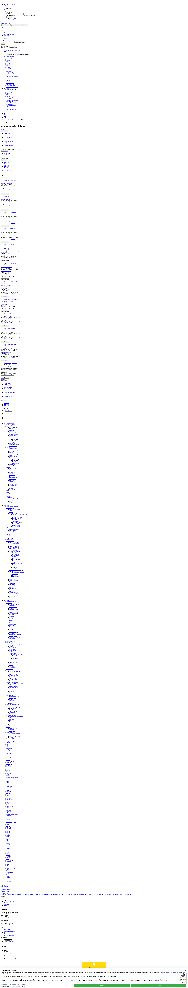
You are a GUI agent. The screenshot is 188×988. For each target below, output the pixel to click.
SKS (7, 865)
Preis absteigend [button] (7, 134)
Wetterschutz (12, 595)
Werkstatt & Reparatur (9, 929)
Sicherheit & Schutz (17, 567)
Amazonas (8, 745)
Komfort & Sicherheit (17, 517)
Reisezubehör (9, 97)
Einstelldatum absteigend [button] (9, 142)
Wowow (8, 882)
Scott (7, 859)
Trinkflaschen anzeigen (17, 654)
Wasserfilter (12, 666)
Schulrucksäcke (10, 92)
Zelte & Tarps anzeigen (14, 671)
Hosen (10, 436)
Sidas (7, 863)
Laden (5, 116)
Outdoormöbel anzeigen (15, 696)
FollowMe (8, 787)
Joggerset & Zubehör (17, 521)
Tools (10, 724)
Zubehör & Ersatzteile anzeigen (19, 514)
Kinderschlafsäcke (13, 684)
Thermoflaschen (16, 658)
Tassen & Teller (13, 662)
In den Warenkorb (5, 194)
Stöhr (7, 866)
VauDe (8, 877)
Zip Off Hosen (15, 442)
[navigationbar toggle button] (5, 25)
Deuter (8, 772)
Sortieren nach (4, 149)
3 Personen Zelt (13, 674)
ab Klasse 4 (12, 625)
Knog (7, 807)
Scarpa (8, 855)
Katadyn (8, 803)
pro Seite (3, 170)
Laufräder (11, 537)
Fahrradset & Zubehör (17, 522)
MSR (7, 823)
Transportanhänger (10, 85)
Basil (7, 752)
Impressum (6, 898)
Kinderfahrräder (10, 83)
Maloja (8, 819)
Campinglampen (13, 708)
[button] (9, 4)
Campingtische (12, 699)
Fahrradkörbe (15, 575)
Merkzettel (6, 21)
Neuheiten (6, 113)
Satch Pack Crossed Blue (6, 248)
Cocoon (8, 765)
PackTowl (8, 839)
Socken (8, 69)
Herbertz (8, 798)
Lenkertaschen (15, 576)
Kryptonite (8, 811)
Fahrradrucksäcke (13, 609)
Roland (8, 852)
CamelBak (8, 762)
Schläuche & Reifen (14, 589)
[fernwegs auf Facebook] (7, 894)
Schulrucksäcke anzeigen (15, 622)
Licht (13, 558)
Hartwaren (11, 729)
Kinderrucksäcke (13, 607)
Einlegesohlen (12, 485)
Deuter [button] (5, 154)
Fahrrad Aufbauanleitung (9, 931)
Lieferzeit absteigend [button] (8, 146)
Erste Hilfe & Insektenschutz (13, 102)
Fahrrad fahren (7, 35)
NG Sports (8, 828)
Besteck (11, 665)
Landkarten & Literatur (11, 109)
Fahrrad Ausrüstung (11, 84)
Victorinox (8, 878)
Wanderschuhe (12, 483)
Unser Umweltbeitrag (9, 935)
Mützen (8, 67)
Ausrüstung (6, 36)
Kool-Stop (8, 810)
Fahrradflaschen (13, 588)
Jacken (11, 471)
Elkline (8, 775)
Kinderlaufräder (10, 80)
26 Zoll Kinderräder (14, 547)
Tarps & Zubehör (13, 678)
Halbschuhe (12, 481)
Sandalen (11, 480)
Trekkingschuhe (13, 484)
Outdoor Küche (10, 96)
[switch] (183, 982)
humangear (9, 799)
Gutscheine (6, 904)
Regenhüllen (12, 616)
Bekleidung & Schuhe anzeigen (13, 58)
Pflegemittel (12, 489)
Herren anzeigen (13, 448)
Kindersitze (9, 79)
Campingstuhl (12, 698)
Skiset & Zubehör (16, 526)
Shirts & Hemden (13, 456)
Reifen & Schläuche (17, 563)
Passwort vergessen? (14, 19)
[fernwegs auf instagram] (34, 894)
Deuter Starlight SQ (5, 889)
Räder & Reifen (16, 525)
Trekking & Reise (13, 613)
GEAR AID (9, 789)
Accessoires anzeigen (14, 498)
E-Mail (8, 14)
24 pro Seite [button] (6, 163)
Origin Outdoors (10, 834)
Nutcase (8, 830)
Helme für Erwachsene (14, 580)
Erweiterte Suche (10, 43)
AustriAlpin (9, 748)
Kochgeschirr (12, 651)
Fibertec (8, 785)
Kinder (8, 62)
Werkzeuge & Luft (13, 592)
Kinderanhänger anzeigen (15, 509)
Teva (7, 870)
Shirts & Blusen (13, 435)
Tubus (7, 876)
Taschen (8, 93)
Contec (8, 768)
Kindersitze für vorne (14, 530)
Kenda (8, 804)
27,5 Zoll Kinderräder (14, 549)
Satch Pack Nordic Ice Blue (7, 301)
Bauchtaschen (12, 633)
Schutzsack (12, 617)
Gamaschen (12, 487)
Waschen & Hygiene (11, 95)
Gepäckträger (15, 556)
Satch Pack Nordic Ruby (6, 316)
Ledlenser (8, 815)
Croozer (8, 770)
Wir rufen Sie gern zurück (9, 933)
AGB (5, 900)
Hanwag (8, 794)
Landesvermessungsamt (11, 814)
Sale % (5, 114)
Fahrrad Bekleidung (14, 444)
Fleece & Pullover (13, 432)
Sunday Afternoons (10, 868)
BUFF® (8, 64)
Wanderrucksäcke (13, 611)
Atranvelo (8, 746)
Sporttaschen (12, 626)
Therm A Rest (9, 872)
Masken (11, 502)
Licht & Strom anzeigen (14, 707)
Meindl (8, 820)
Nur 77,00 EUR (5, 892)
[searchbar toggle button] (24, 25)
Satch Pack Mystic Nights (7, 366)
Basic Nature (9, 750)
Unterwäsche (12, 443)
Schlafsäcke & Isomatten (12, 100)
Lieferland (9, 7)
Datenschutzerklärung (9, 901)
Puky (7, 845)
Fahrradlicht (12, 584)
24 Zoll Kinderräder (14, 546)
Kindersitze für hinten (14, 531)
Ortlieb (8, 835)
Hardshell (11, 430)
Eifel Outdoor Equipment (12, 777)
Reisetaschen (12, 638)
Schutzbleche (15, 555)
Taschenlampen (13, 711)
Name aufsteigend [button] (8, 137)
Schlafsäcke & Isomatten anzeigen (17, 683)
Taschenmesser (12, 723)
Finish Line (9, 786)
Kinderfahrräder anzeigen (15, 542)
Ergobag (8, 778)
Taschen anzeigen (13, 632)
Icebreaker (8, 802)
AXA (7, 749)
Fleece (10, 455)
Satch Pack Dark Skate (6, 199)
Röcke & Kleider (13, 446)
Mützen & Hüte (13, 472)
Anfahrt (5, 932)
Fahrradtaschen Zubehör (18, 578)
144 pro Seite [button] (7, 167)
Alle (5, 32)
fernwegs (8, 783)
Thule (7, 873)
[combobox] (4, 131)
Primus (8, 844)
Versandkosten (4, 955)
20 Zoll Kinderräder (14, 545)
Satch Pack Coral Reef (6, 331)
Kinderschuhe (12, 469)
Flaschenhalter (15, 560)
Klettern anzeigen (13, 728)
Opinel (11, 720)
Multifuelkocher (13, 647)
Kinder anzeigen (13, 468)
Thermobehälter (13, 661)
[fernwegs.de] (5, 23)
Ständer (11, 587)
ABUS (8, 742)
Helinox (8, 797)
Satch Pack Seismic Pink (6, 231)
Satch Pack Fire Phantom (6, 183)
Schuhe (8, 63)
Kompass (11, 719)
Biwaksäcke (12, 691)
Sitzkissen (11, 703)
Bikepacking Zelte (13, 675)
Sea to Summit (9, 860)
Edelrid (8, 774)
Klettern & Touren (13, 612)
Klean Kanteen (9, 806)
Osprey (8, 837)
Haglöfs (8, 793)
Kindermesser (12, 717)
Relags (8, 848)
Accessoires (9, 71)
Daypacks (11, 608)
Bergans (8, 754)
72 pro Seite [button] (6, 166)
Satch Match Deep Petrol (6, 348)
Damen (8, 59)
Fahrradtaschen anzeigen (18, 572)
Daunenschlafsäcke (13, 686)
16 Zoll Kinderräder (14, 543)
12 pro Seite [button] (6, 162)
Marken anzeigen (10, 741)
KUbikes (8, 812)
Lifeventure (9, 818)
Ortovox (8, 836)
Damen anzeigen (13, 427)
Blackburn (8, 757)
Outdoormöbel (9, 101)
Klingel (14, 562)
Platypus (8, 843)
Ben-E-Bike (9, 753)
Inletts (10, 690)
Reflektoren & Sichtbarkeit (15, 593)
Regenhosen (15, 440)
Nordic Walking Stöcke (14, 736)
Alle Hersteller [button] (7, 153)
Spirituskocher (12, 646)
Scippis (8, 857)
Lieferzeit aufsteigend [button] (9, 145)
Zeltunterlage (12, 680)
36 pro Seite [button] (6, 165)
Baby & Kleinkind (16, 519)
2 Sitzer (11, 512)
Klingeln (11, 591)
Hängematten (12, 700)
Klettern (8, 106)
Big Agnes (8, 756)
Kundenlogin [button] (7, 9)
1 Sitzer (11, 510)
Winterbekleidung (13, 428)
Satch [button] (5, 156)
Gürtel (10, 500)
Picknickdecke (12, 702)
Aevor (7, 744)
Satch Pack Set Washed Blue (7, 285)
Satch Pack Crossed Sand (6, 267)
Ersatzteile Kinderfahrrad (18, 566)
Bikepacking (15, 574)
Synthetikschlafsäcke (14, 687)
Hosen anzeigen (16, 438)
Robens (8, 849)
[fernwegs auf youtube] (20, 894)
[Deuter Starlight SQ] (6, 886)
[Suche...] (18, 42)
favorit (7, 782)
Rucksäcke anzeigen (14, 604)
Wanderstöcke (9, 108)
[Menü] (186, 973)
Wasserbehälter (12, 667)
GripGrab (8, 791)
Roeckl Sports (9, 851)
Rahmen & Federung (17, 518)
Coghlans (8, 766)
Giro (7, 790)
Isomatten (11, 688)
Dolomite (8, 773)
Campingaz (9, 764)
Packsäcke (11, 618)
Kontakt (5, 905)
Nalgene (8, 826)
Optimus (8, 832)
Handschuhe (9, 68)
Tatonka (8, 869)
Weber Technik (10, 880)
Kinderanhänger (10, 77)
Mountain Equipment (11, 822)
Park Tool (8, 840)
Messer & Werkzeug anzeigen (16, 716)
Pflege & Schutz (10, 72)
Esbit (7, 779)
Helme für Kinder (13, 579)
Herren (8, 60)
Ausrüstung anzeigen (11, 89)
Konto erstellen (12, 18)
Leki (7, 816)
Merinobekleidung (13, 434)
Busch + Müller (10, 761)
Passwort (8, 15)
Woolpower (9, 881)
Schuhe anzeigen (13, 477)
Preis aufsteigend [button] (7, 133)
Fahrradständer (15, 554)
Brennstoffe (12, 649)
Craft (7, 769)
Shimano (8, 861)
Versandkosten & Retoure (9, 906)
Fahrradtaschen (12, 571)
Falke (7, 781)
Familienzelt (12, 677)
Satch (7, 853)
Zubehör (11, 488)
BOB (7, 758)
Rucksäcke (9, 91)
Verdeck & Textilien (17, 516)
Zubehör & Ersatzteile (14, 513)
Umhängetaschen (13, 636)
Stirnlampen (12, 712)
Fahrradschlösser (16, 559)
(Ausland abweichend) (6, 187)
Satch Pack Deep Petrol (6, 215)
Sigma (7, 864)
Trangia (8, 874)
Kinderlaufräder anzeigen (15, 535)
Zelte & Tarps (9, 98)
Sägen (10, 721)
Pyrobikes (8, 847)
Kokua (8, 808)
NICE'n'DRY (9, 827)
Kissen (11, 692)
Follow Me (9, 81)
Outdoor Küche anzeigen (15, 644)
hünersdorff (9, 801)
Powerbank (12, 709)
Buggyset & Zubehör (17, 523)
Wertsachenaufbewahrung (15, 637)
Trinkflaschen (12, 653)
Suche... (24, 42)
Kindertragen (12, 605)
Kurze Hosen (15, 439)
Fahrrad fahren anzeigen (12, 76)
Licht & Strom (9, 104)
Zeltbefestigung (13, 679)
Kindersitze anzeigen (14, 529)
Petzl (7, 841)
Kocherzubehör (13, 650)
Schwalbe (8, 856)
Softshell (11, 431)
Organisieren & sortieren (15, 634)
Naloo (7, 824)
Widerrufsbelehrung (8, 902)
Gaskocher (11, 645)
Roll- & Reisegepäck (14, 614)
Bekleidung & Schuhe (9, 34)
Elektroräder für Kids (14, 550)
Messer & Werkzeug (11, 105)
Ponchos (11, 501)
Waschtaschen (12, 640)
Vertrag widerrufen (8, 940)
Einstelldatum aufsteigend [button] (9, 141)
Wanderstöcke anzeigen (14, 733)
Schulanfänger (12, 624)
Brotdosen (11, 663)
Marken (5, 38)
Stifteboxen (12, 628)
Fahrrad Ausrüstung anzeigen (16, 570)
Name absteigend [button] (8, 138)
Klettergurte (12, 731)
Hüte (7, 65)
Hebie (7, 795)
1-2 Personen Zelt (13, 673)
